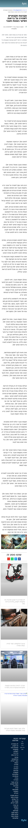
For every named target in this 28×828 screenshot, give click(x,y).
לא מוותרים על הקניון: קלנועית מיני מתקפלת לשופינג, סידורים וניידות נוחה (14, 602)
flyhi (24, 3)
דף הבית (25, 10)
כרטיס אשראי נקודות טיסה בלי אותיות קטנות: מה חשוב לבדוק (14, 799)
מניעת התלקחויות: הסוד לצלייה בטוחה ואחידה (14, 760)
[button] (8, 3)
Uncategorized (17, 10)
